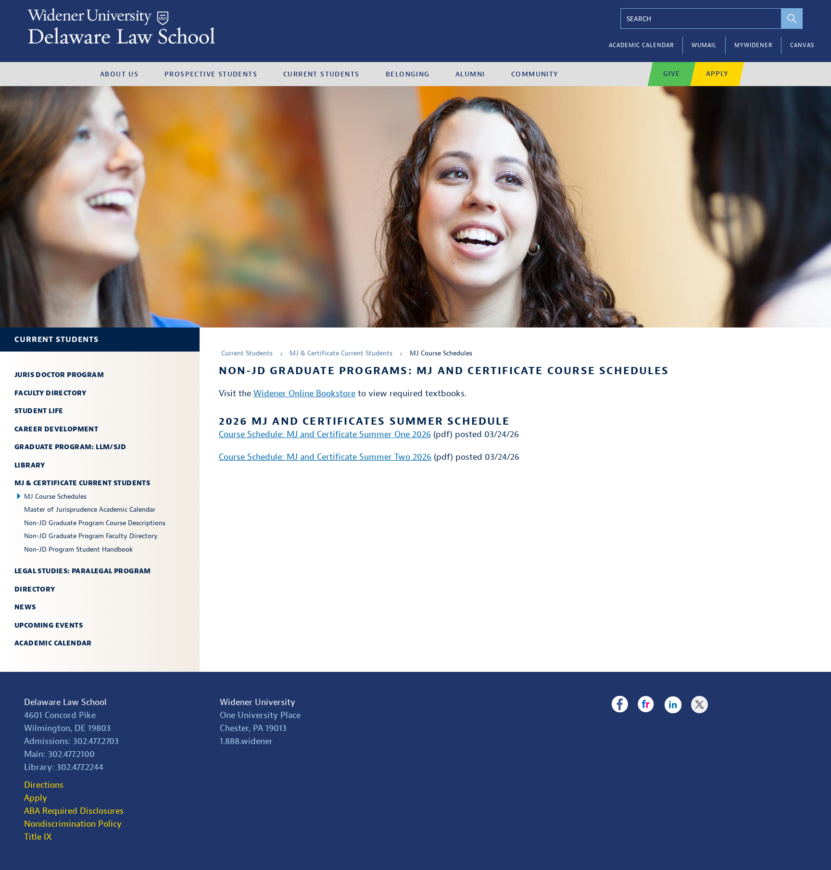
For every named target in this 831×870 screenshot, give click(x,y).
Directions (43, 785)
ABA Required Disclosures (74, 811)
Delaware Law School (65, 702)
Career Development (56, 429)
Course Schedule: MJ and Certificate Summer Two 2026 (325, 457)
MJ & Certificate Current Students (82, 483)
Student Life (38, 411)
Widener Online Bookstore (304, 393)
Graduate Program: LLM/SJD (70, 447)
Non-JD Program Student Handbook (78, 549)
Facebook (619, 704)
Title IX (38, 837)
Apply (717, 74)
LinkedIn (673, 704)
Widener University (257, 702)
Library (29, 465)
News (25, 607)
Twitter (699, 704)
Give (671, 74)
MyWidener (753, 45)
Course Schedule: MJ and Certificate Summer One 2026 (325, 434)
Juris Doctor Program (59, 375)
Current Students (56, 339)
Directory (34, 589)
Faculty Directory (50, 393)
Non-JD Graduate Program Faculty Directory (91, 536)
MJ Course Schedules (55, 496)
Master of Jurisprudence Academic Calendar (89, 509)
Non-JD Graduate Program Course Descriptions (94, 523)
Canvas (802, 45)
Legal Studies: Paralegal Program (82, 571)
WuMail (704, 45)
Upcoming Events (48, 625)
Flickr (646, 704)
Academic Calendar (641, 45)
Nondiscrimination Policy (73, 824)
